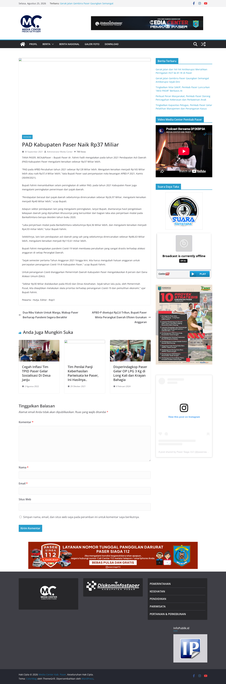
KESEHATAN (157, 591)
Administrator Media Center (60, 151)
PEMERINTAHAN (160, 584)
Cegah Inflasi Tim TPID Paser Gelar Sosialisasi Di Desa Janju (36, 373)
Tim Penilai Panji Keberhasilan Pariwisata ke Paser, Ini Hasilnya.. (83, 373)
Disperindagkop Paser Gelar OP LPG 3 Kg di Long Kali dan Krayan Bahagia (130, 373)
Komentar (26, 422)
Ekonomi (27, 137)
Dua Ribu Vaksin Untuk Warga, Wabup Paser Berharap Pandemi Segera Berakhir (50, 315)
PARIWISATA (158, 606)
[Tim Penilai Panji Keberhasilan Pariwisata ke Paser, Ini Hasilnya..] (84, 342)
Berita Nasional (69, 44)
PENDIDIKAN (158, 599)
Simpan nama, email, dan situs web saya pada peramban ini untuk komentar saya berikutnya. (81, 517)
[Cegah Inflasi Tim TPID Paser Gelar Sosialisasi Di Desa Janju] (39, 342)
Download (111, 44)
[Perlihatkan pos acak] (203, 44)
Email (23, 483)
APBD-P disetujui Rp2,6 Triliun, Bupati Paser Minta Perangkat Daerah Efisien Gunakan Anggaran (119, 317)
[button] (52, 44)
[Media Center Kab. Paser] (23, 44)
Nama (23, 467)
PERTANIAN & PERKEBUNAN (168, 614)
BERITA (46, 44)
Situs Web (25, 499)
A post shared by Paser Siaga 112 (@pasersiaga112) (186, 452)
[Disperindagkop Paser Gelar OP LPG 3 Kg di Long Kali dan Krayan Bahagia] (130, 342)
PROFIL (33, 44)
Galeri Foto (92, 44)
